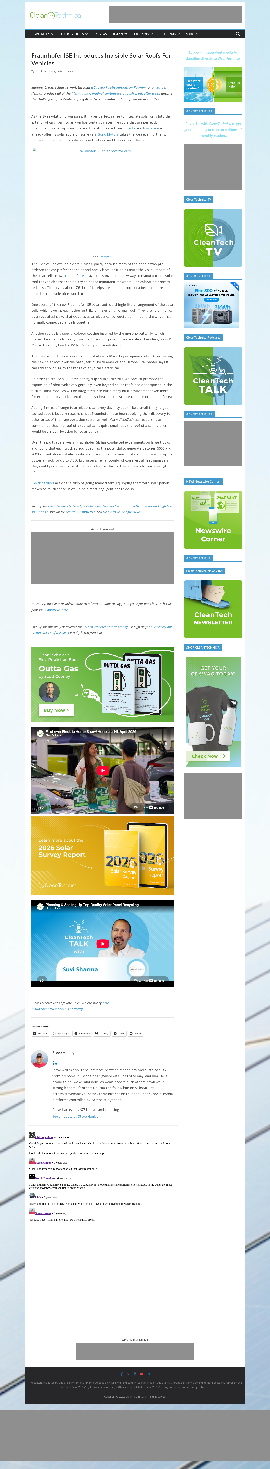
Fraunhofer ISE (106, 256)
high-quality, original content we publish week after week (116, 93)
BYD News (100, 34)
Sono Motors (108, 134)
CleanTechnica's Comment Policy (57, 1009)
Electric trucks (42, 483)
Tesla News (120, 34)
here (105, 1003)
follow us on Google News (122, 512)
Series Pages (167, 34)
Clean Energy (40, 34)
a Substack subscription (109, 87)
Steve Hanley (50, 71)
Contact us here (56, 610)
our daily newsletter (80, 512)
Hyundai (149, 128)
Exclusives (141, 34)
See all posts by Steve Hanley (75, 1116)
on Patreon (137, 87)
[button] (52, 34)
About (190, 34)
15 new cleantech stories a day (105, 627)
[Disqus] (103, 1177)
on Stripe (158, 87)
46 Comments (65, 71)
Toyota (129, 128)
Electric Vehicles (72, 34)
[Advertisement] (175, 14)
